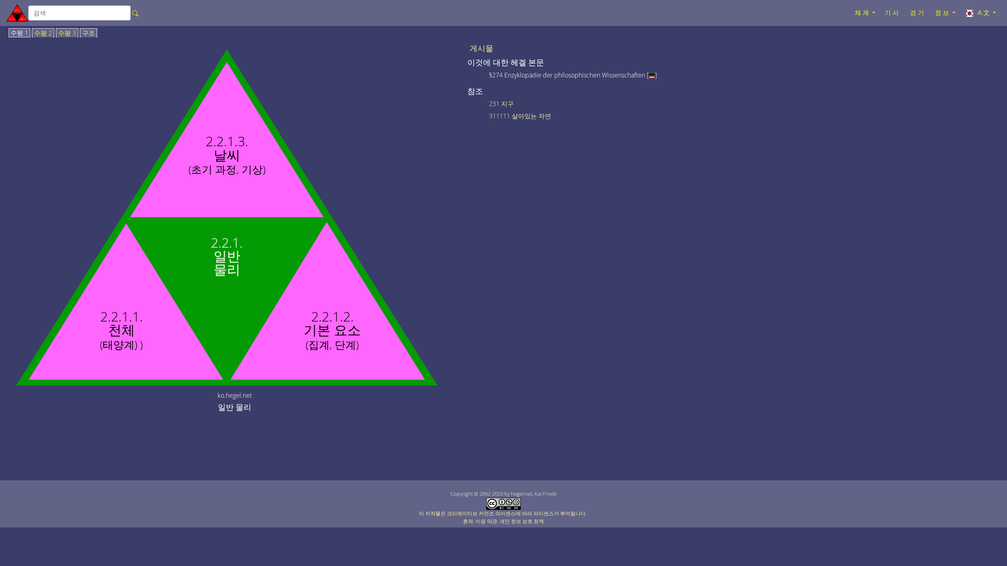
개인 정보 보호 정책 (522, 521)
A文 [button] (982, 13)
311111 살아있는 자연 (520, 116)
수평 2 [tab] (43, 33)
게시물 (481, 48)
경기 (918, 13)
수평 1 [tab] (19, 33)
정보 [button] (943, 13)
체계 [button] (863, 13)
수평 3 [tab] (67, 33)
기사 (892, 13)
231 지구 (501, 103)
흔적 (468, 521)
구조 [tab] (88, 33)
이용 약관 (486, 521)
